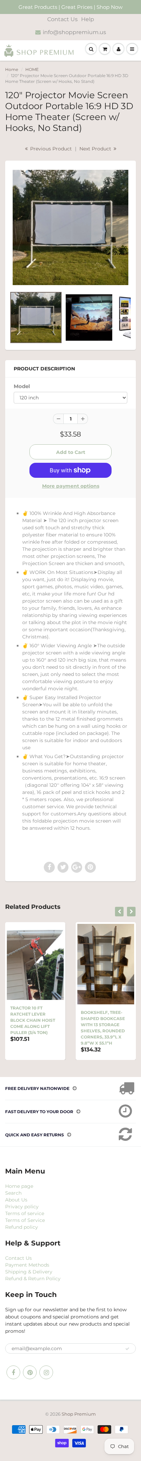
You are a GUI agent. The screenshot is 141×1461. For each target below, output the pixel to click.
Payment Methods (27, 1265)
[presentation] (119, 911)
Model (22, 386)
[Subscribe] (127, 1348)
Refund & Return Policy (33, 1278)
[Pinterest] (30, 1372)
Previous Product (50, 149)
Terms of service (24, 1213)
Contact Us (62, 19)
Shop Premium (79, 1414)
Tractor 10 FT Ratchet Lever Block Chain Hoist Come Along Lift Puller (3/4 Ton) (32, 1020)
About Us (16, 1200)
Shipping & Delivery (28, 1272)
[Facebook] (13, 1372)
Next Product (96, 149)
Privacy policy (22, 1207)
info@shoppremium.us (74, 32)
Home (11, 69)
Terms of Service (25, 1220)
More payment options (70, 486)
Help (87, 19)
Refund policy (21, 1227)
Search (13, 1193)
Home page (19, 1186)
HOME (32, 69)
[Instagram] (46, 1372)
